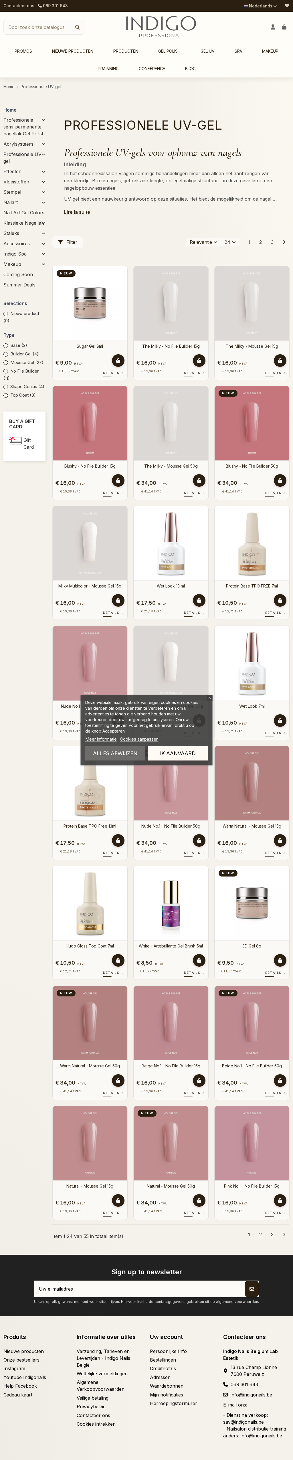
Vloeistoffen (16, 182)
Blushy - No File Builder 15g (90, 466)
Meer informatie (101, 739)
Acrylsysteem (18, 144)
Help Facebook (20, 1386)
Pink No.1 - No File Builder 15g (252, 1186)
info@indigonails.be (251, 1395)
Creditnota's (163, 1368)
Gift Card (28, 443)
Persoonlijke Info (168, 1351)
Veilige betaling (92, 1398)
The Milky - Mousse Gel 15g (252, 346)
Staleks (11, 233)
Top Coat (23, 395)
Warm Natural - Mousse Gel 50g (90, 1065)
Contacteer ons (18, 5)
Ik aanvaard (178, 753)
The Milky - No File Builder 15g (171, 346)
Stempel (12, 192)
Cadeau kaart (17, 1395)
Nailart (10, 202)
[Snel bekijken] (122, 285)
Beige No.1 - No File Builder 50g (252, 1065)
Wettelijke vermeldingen (102, 1373)
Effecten (12, 171)
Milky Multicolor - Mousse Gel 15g (89, 585)
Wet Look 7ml (252, 706)
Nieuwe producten (23, 1351)
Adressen (160, 1377)
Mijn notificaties (166, 1395)
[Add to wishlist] (122, 275)
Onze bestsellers (21, 1360)
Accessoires (16, 243)
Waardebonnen (166, 1386)
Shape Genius (27, 386)
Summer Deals (19, 285)
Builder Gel (24, 354)
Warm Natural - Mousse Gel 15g (252, 826)
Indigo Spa (15, 254)
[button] (125, 51)
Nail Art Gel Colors (23, 212)
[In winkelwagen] (118, 360)
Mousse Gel (26, 362)
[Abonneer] (252, 1289)
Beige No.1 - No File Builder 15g (171, 1065)
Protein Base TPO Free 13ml (90, 826)
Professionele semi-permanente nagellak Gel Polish (24, 126)
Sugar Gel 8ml (90, 346)
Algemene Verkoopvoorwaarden (100, 1385)
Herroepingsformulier (173, 1403)
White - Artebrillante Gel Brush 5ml (171, 945)
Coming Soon (18, 274)
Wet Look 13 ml (171, 585)
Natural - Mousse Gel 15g (89, 1186)
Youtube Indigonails (24, 1377)
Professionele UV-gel (23, 157)
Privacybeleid (91, 1406)
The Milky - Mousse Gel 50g (171, 466)
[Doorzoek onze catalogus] (77, 27)
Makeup (12, 264)
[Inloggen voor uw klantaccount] (273, 27)
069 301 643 (244, 1384)
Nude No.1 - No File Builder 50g (170, 826)
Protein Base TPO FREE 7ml (252, 585)
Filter (71, 242)
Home (10, 110)
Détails (113, 373)
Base (18, 345)
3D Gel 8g (251, 945)
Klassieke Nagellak (23, 223)
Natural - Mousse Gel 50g (171, 1186)
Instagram (14, 1368)
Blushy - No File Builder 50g (252, 466)
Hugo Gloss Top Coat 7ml (90, 945)
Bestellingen (163, 1360)
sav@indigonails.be (243, 1422)
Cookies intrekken (96, 1424)
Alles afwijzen (115, 753)
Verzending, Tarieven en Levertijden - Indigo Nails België (103, 1358)
